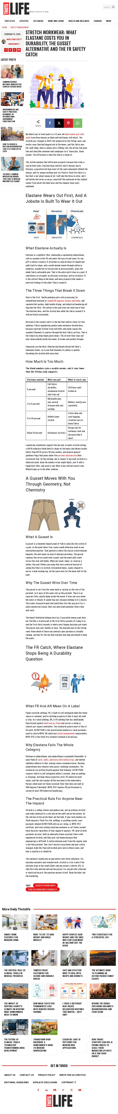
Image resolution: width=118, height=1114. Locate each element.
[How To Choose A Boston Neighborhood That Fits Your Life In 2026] (12, 134)
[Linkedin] (46, 1090)
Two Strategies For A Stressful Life (102, 936)
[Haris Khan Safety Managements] (4, 41)
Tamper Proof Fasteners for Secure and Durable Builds (43, 974)
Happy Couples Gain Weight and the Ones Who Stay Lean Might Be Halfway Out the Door (73, 940)
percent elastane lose (67, 455)
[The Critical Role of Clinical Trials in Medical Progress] (15, 958)
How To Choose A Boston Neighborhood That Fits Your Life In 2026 (12, 148)
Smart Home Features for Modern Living (11, 937)
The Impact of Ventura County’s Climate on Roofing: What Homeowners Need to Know (14, 1009)
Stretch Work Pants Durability (42, 889)
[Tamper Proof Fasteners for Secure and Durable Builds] (44, 958)
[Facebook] (6, 50)
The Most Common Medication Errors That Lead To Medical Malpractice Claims (11, 178)
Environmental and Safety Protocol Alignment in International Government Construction (11, 115)
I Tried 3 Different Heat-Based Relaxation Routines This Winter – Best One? (73, 1009)
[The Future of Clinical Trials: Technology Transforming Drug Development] (15, 1027)
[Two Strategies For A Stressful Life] (103, 922)
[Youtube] (19, 50)
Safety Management (19, 27)
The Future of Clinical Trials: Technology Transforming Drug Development (14, 1045)
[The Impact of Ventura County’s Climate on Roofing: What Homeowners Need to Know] (15, 991)
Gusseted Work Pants (45, 885)
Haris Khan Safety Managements (14, 41)
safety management (66, 733)
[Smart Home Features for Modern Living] (15, 922)
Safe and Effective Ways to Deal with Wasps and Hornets (73, 973)
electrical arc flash (52, 723)
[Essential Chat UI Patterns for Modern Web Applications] (74, 1027)
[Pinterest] (68, 123)
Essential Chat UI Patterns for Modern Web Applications (71, 1043)
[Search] (113, 7)
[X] (14, 50)
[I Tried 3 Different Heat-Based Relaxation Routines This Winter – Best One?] (74, 991)
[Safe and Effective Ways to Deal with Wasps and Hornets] (74, 958)
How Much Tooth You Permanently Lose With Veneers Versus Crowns (44, 1007)
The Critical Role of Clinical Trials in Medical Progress (15, 973)
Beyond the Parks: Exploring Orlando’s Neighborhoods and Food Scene (102, 1007)
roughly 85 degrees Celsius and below (63, 300)
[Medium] (54, 1090)
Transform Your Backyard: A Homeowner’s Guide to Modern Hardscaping (43, 1045)
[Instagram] (10, 50)
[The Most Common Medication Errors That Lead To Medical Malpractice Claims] (12, 164)
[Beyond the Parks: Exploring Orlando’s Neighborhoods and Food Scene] (103, 991)
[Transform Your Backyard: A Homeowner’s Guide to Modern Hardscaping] (44, 1027)
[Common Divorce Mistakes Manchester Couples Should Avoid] (12, 71)
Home (4, 27)
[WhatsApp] (77, 123)
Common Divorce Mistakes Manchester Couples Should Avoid (12, 84)
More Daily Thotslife (16, 909)
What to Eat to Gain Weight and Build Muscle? (43, 937)
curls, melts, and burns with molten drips (56, 759)
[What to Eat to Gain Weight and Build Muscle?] (44, 922)
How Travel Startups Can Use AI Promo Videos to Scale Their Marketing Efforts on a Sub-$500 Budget (102, 1048)
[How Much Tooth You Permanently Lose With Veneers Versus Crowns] (44, 991)
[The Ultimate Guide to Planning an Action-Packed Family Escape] (103, 958)
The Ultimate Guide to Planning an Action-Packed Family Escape (103, 974)
